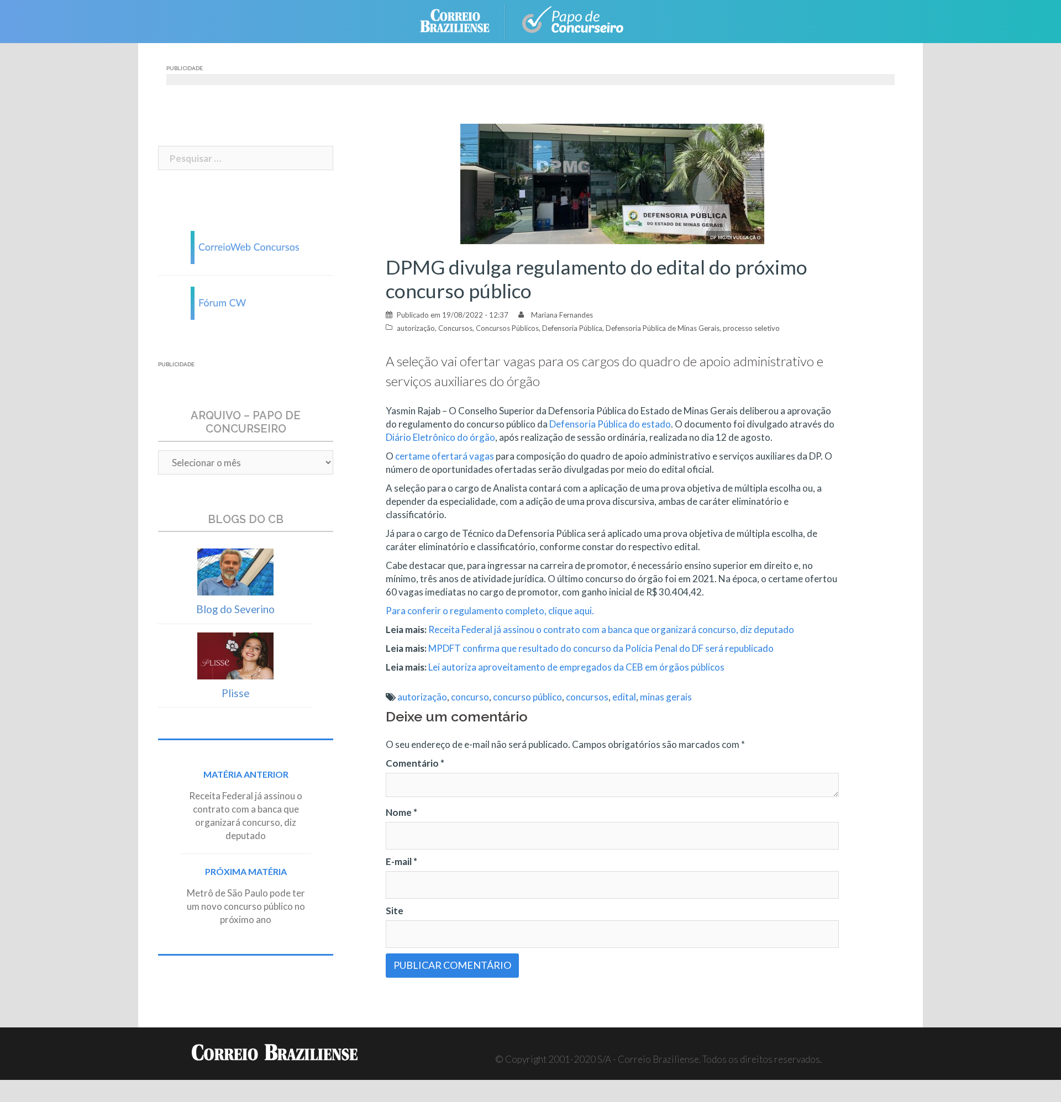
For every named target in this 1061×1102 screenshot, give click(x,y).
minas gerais (666, 697)
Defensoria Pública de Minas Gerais (662, 328)
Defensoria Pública (572, 328)
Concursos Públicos (507, 328)
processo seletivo (751, 328)
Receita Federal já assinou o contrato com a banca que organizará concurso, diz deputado (611, 629)
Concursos (455, 328)
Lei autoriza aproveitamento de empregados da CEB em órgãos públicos (576, 667)
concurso (470, 697)
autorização (416, 328)
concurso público (527, 697)
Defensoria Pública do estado (610, 424)
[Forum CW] (246, 302)
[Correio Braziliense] (463, 20)
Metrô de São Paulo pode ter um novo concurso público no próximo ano (246, 906)
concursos (587, 697)
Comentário (415, 763)
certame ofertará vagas (444, 456)
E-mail (401, 861)
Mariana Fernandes (562, 314)
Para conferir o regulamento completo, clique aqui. (491, 610)
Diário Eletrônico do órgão (440, 437)
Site (394, 910)
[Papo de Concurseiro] (574, 20)
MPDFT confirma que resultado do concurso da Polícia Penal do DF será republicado (601, 648)
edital (624, 697)
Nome (401, 812)
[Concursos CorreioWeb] (246, 246)
